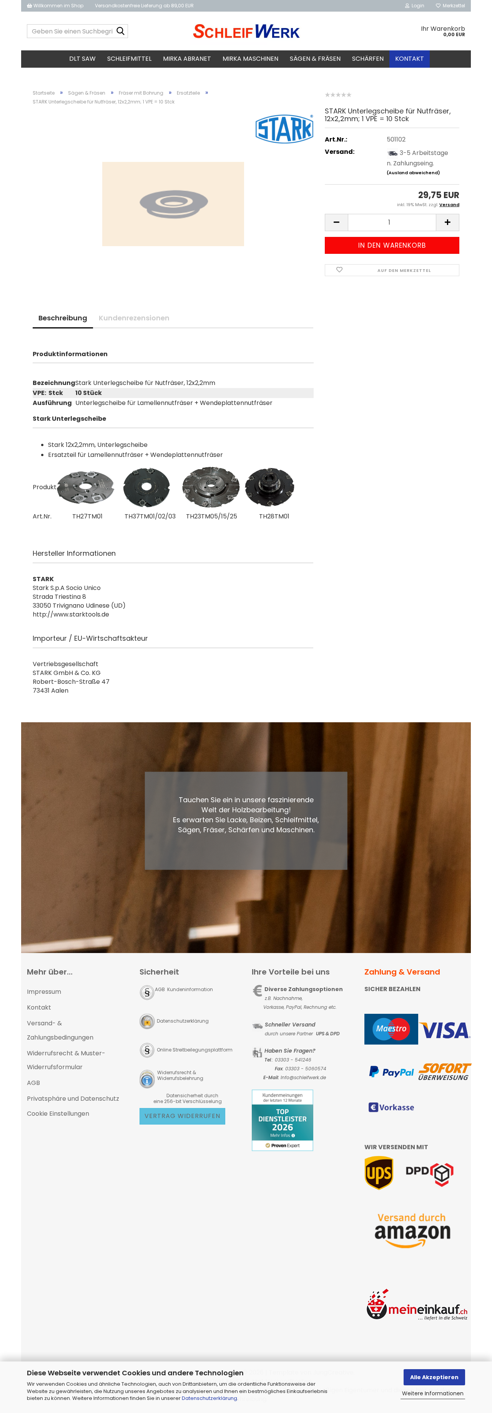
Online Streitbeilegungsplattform (195, 1049)
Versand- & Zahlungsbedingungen (60, 1030)
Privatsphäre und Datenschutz (73, 1098)
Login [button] (416, 5)
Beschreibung (62, 318)
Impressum (44, 991)
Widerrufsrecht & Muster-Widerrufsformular (66, 1060)
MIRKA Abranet (187, 58)
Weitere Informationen (433, 1393)
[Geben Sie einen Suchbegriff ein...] (120, 31)
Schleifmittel (129, 58)
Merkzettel (452, 5)
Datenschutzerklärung (209, 1398)
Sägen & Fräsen (315, 58)
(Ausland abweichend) (413, 173)
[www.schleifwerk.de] (246, 31)
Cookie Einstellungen (58, 1113)
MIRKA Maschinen (250, 58)
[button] (336, 222)
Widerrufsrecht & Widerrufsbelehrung (179, 1075)
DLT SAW (82, 58)
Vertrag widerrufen (182, 1115)
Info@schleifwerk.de (303, 1077)
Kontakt (409, 58)
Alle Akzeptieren (434, 1377)
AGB (33, 1082)
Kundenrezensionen (134, 318)
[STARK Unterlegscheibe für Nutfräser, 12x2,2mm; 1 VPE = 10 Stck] (173, 197)
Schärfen (368, 58)
